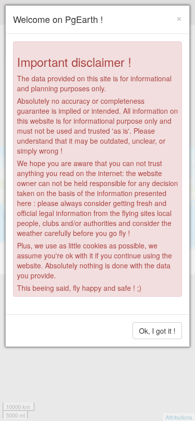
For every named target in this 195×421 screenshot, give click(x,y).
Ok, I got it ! (157, 331)
